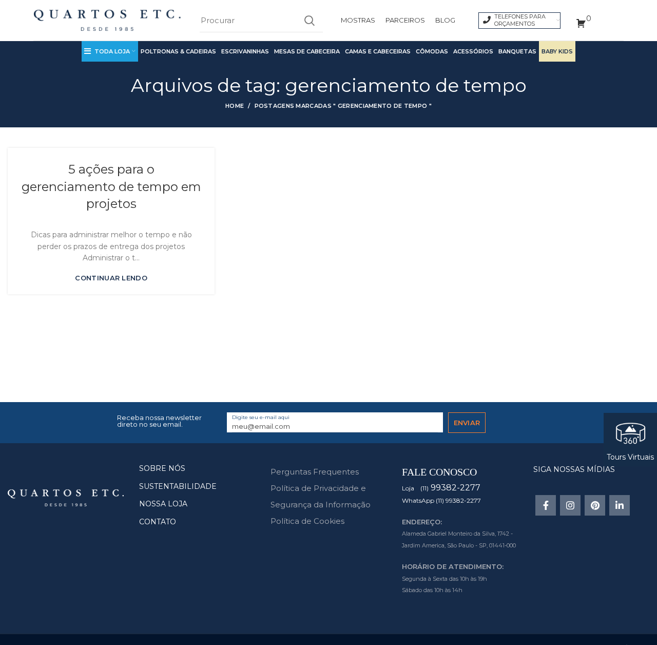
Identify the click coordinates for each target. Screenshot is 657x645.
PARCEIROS (405, 20)
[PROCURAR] (309, 20)
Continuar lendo (111, 278)
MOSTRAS (358, 20)
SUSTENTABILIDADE (178, 486)
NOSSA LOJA (163, 503)
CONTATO (157, 521)
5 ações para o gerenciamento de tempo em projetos (111, 186)
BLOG (445, 20)
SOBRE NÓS (162, 468)
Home (234, 105)
